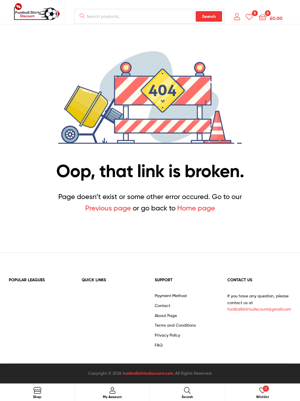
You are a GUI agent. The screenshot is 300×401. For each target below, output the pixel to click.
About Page (166, 315)
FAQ (159, 344)
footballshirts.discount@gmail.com (259, 308)
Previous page (108, 208)
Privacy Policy (167, 335)
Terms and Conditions (175, 325)
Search (209, 16)
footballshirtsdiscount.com (148, 373)
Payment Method (171, 295)
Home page (196, 208)
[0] (249, 16)
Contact (162, 305)
